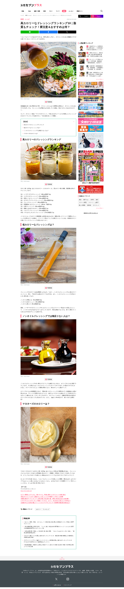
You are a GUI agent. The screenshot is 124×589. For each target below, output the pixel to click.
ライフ (58, 11)
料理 (64, 11)
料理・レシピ (28, 15)
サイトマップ (67, 585)
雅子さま (85, 199)
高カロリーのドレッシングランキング (34, 124)
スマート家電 (82, 202)
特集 (23, 11)
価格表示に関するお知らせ (91, 213)
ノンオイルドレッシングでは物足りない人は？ (36, 130)
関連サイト (80, 11)
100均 (92, 199)
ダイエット (96, 205)
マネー (51, 11)
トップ (22, 15)
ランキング (46, 509)
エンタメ (71, 11)
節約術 (89, 205)
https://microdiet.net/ (26, 491)
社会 (29, 11)
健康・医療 (37, 11)
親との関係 (82, 205)
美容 (44, 11)
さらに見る (99, 79)
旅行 (97, 199)
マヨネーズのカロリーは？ (31, 133)
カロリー (38, 509)
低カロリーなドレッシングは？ (32, 127)
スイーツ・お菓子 (93, 202)
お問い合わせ (57, 585)
